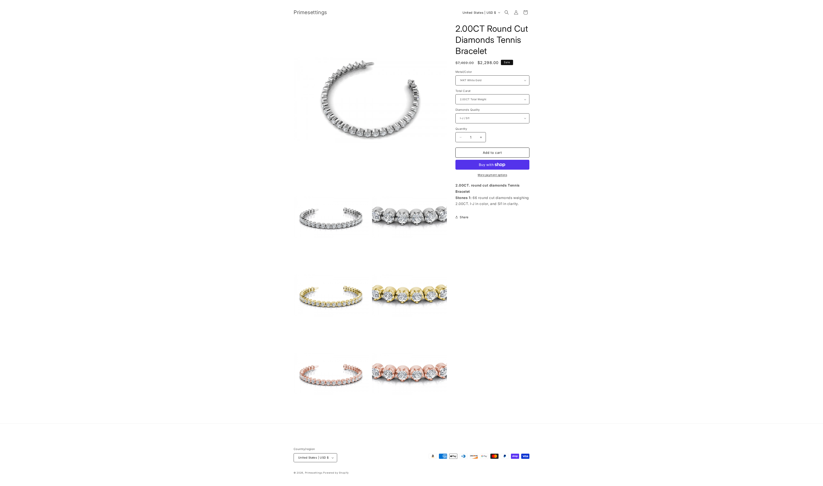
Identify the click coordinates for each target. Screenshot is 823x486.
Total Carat (462, 91)
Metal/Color (463, 71)
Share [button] (464, 217)
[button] (506, 12)
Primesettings (314, 472)
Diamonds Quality (467, 109)
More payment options (492, 174)
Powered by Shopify (336, 472)
